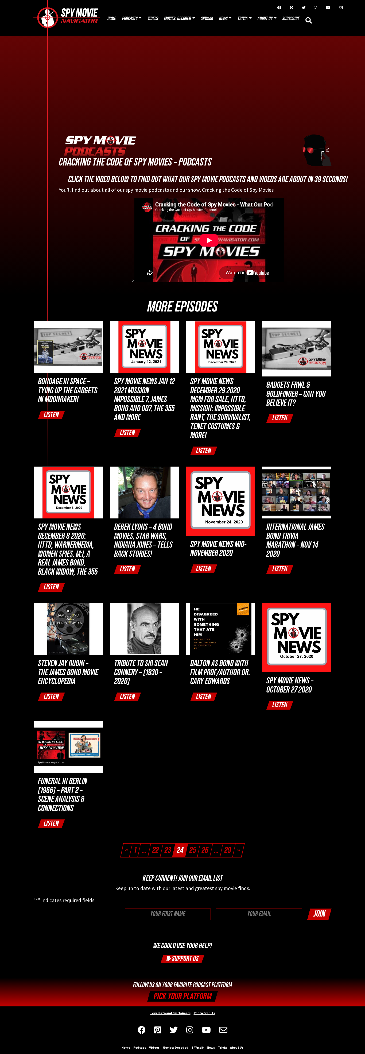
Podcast (139, 1047)
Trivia (243, 18)
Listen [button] (51, 414)
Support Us (185, 958)
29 (227, 850)
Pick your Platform (183, 996)
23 (168, 850)
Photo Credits (204, 1013)
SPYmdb (207, 18)
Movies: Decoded (177, 18)
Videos (152, 18)
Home (111, 18)
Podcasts (130, 18)
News (223, 18)
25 (192, 850)
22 (155, 850)
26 (205, 850)
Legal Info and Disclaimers (170, 1013)
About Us (265, 18)
